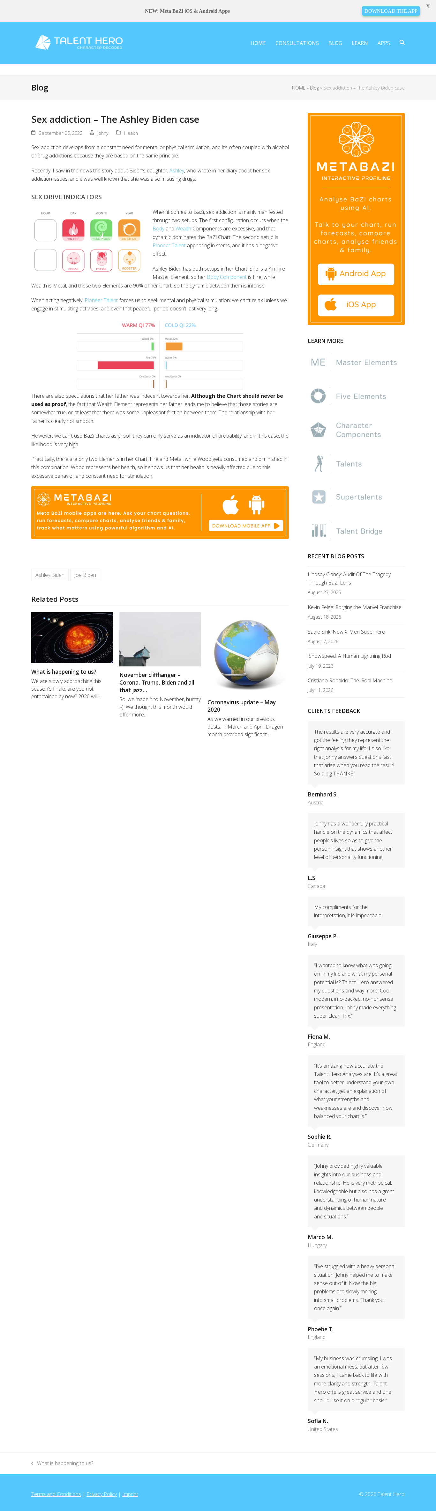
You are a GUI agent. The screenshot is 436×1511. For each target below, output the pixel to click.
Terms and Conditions (56, 1494)
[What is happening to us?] (72, 637)
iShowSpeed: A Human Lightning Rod (349, 655)
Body (158, 228)
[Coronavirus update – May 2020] (248, 652)
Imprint (130, 1494)
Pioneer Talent (169, 245)
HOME (298, 87)
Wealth (183, 228)
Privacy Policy (101, 1494)
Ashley (176, 170)
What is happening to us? (63, 671)
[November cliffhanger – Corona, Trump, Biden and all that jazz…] (160, 638)
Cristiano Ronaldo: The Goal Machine (350, 680)
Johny (103, 133)
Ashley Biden (49, 574)
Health (131, 133)
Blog (314, 87)
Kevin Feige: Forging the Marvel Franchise (355, 607)
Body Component (227, 276)
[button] (402, 43)
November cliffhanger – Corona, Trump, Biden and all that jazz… (156, 682)
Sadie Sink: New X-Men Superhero (346, 631)
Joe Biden (85, 574)
